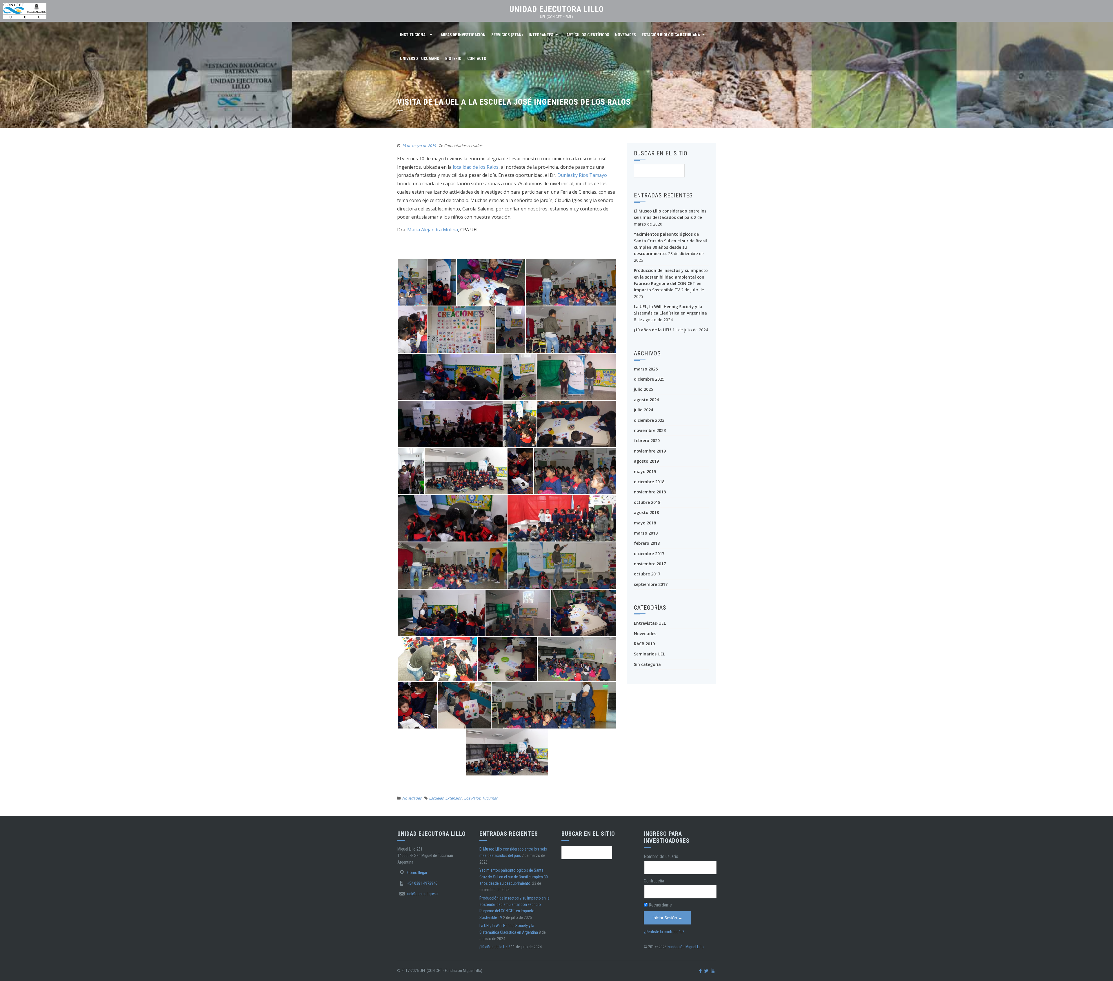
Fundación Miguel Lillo (686, 946)
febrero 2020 (647, 440)
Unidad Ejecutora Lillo (557, 9)
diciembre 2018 (649, 481)
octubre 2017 (647, 574)
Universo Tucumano (419, 58)
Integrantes (541, 34)
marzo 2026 (646, 369)
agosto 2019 (646, 461)
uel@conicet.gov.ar (423, 893)
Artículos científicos (587, 34)
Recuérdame (660, 905)
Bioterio (453, 58)
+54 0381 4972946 (422, 883)
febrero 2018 (647, 543)
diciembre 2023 (649, 420)
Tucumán (490, 798)
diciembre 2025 (649, 379)
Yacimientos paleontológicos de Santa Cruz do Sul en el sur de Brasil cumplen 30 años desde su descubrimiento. (513, 877)
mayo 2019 (645, 471)
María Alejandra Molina (432, 229)
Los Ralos (472, 798)
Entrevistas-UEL (650, 623)
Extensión (453, 798)
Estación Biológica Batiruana (671, 34)
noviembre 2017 (650, 563)
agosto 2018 (646, 512)
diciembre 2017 (649, 553)
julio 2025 (643, 389)
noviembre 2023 (650, 430)
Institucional (414, 34)
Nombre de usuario (661, 856)
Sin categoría (647, 664)
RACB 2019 (644, 643)
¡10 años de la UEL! (652, 330)
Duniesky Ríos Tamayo (582, 175)
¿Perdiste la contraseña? (664, 931)
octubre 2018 (647, 502)
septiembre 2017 (651, 584)
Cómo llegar (417, 872)
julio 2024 (643, 410)
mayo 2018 (645, 523)
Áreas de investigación (463, 34)
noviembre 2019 (650, 451)
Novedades (625, 34)
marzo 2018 (646, 533)
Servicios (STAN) (507, 34)
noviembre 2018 (650, 492)
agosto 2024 (646, 399)
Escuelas (436, 798)
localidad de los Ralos (476, 167)
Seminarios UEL (649, 654)
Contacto (476, 58)
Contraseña (654, 881)
